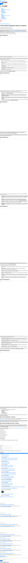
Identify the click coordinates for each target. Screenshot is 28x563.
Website (1, 449)
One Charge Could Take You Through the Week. (8, 470)
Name (1, 446)
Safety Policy (7, 562)
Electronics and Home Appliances (5, 9)
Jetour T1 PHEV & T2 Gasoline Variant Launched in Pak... (9, 459)
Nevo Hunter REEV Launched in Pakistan (7, 466)
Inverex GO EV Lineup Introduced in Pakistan (7, 477)
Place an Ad (1, 3)
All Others (2, 16)
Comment (1, 445)
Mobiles (7, 482)
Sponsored (7, 471)
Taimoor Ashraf (10, 27)
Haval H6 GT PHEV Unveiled (5, 463)
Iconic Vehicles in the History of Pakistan (7, 484)
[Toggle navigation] (1, 4)
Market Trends (3, 11)
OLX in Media (3, 18)
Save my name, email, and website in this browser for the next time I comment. (11, 450)
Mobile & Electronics (4, 12)
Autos (2, 8)
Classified (7, 489)
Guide (8, 495)
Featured (10, 489)
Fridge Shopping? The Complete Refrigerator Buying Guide (17, 31)
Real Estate (2, 10)
